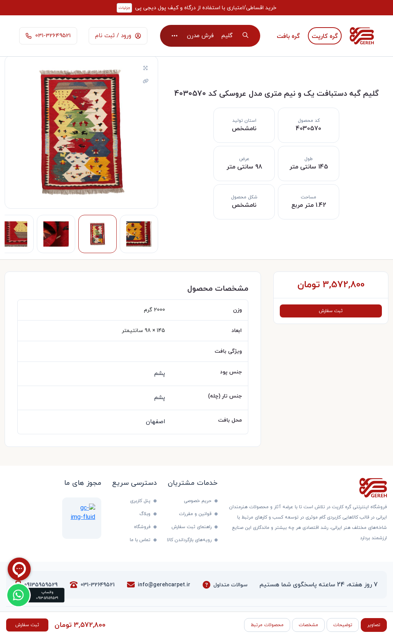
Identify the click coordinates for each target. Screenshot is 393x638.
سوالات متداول (230, 585)
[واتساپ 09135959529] (18, 595)
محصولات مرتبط (267, 625)
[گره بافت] (288, 35)
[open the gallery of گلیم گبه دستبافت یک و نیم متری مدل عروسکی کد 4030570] (145, 68)
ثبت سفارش (331, 311)
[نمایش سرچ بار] (245, 36)
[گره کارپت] (325, 35)
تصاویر (373, 625)
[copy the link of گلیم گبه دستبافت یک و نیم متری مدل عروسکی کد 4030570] (145, 81)
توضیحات (342, 625)
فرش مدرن (200, 36)
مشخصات (308, 625)
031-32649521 (98, 585)
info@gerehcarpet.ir (164, 585)
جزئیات (124, 8)
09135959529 (41, 585)
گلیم (227, 36)
